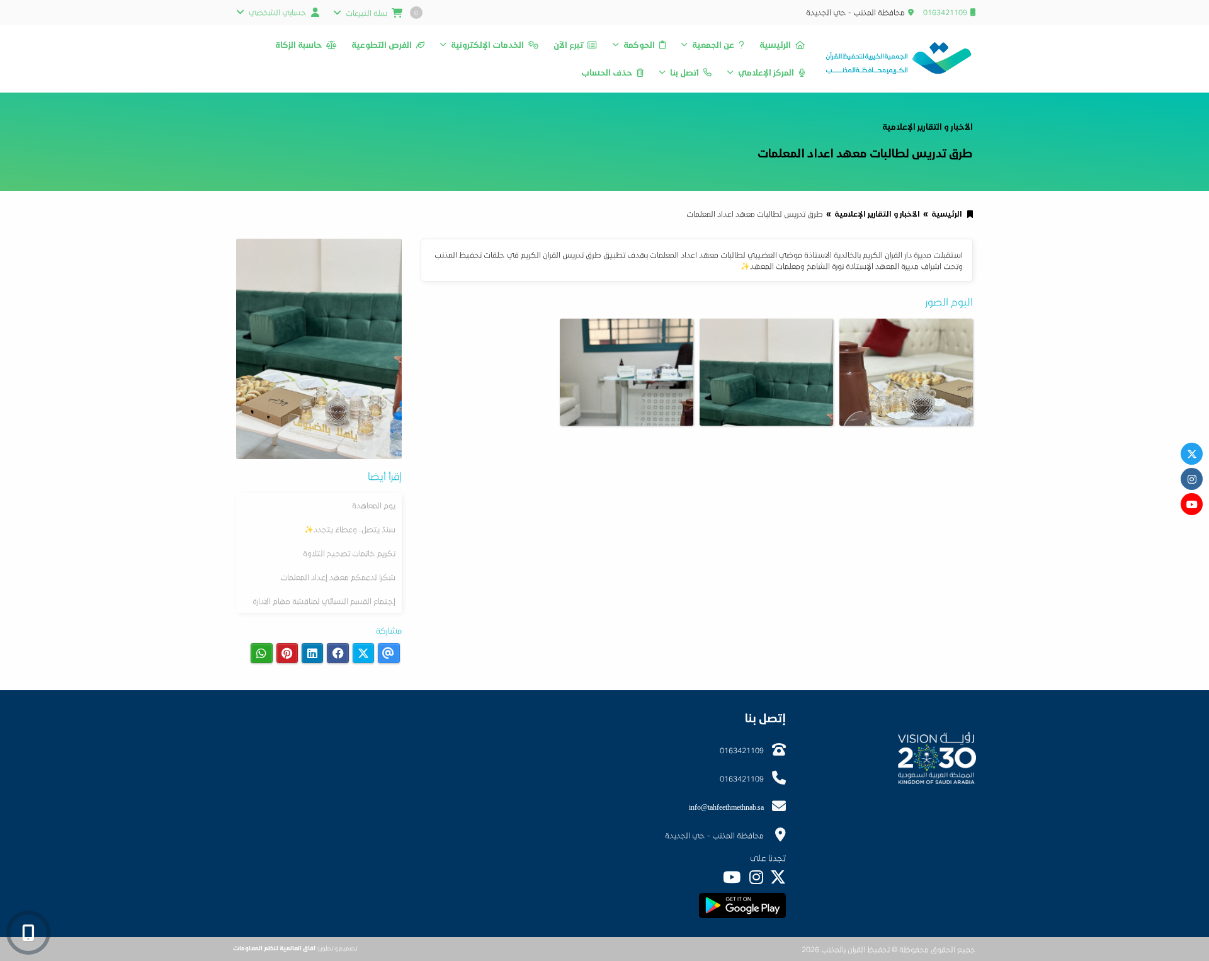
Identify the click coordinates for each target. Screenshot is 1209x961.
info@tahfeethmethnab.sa (726, 806)
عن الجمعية (713, 45)
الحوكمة (639, 45)
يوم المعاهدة (373, 505)
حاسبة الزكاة (298, 45)
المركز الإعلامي (766, 72)
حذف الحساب (606, 72)
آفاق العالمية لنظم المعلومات (274, 948)
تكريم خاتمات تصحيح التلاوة (349, 553)
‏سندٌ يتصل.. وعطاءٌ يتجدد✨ (349, 529)
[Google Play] (742, 905)
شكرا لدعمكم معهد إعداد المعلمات (337, 576)
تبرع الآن (568, 45)
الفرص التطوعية (381, 45)
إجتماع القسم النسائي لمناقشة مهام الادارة (324, 600)
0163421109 (945, 12)
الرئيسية (775, 45)
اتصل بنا (684, 72)
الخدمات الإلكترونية (487, 45)
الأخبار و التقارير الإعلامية (877, 213)
